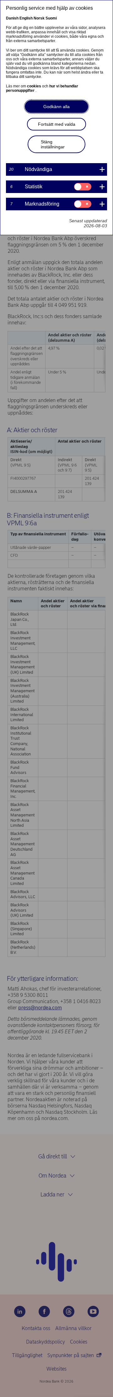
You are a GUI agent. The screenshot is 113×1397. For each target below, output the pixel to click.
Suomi (51, 18)
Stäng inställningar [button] (53, 144)
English (26, 18)
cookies (34, 86)
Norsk (39, 18)
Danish (12, 18)
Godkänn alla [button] (56, 106)
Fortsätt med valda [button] (56, 124)
